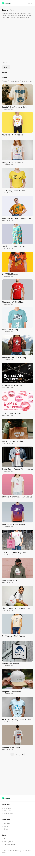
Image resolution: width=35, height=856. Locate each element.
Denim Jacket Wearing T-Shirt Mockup (17, 469)
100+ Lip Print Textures (11, 413)
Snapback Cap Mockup (11, 692)
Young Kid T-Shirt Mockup (12, 135)
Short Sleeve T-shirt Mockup (13, 525)
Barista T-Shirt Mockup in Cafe (14, 107)
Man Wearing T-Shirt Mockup (13, 302)
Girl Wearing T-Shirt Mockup (13, 191)
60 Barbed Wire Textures (12, 385)
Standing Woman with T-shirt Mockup (17, 497)
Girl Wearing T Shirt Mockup (13, 636)
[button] (32, 3)
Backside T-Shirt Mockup (12, 747)
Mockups (7, 109)
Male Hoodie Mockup (10, 580)
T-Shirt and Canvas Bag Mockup (15, 553)
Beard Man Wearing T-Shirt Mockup (16, 720)
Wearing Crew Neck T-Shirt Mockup (16, 218)
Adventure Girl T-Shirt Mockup (14, 358)
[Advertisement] (17, 41)
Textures (6, 387)
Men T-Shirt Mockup (10, 330)
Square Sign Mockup (10, 664)
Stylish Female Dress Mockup (14, 246)
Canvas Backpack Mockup (12, 441)
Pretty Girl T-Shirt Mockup (12, 163)
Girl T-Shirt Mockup (10, 274)
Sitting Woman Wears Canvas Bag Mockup (16, 608)
